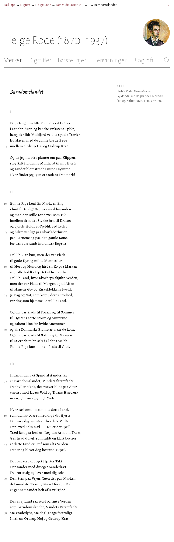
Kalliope (9, 5)
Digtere (25, 5)
